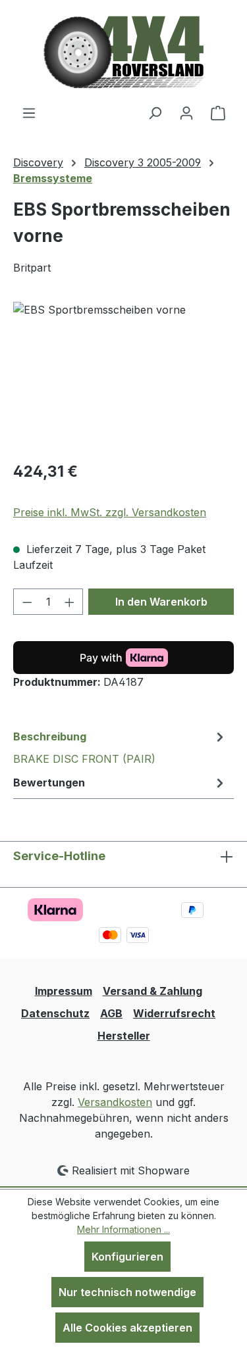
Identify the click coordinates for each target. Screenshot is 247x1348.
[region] (123, 376)
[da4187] (123, 376)
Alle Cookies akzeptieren (127, 1327)
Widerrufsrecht (174, 1013)
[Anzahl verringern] (27, 602)
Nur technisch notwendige (127, 1292)
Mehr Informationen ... (123, 1229)
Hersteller (123, 1035)
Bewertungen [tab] (49, 782)
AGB (111, 1013)
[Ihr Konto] (186, 112)
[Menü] (29, 112)
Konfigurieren (127, 1256)
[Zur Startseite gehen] (123, 52)
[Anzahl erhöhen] (70, 602)
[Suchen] (155, 112)
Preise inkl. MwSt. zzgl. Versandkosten (109, 512)
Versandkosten (115, 1102)
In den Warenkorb (161, 601)
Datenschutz (55, 1013)
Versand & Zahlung (152, 991)
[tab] (120, 747)
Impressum (63, 991)
